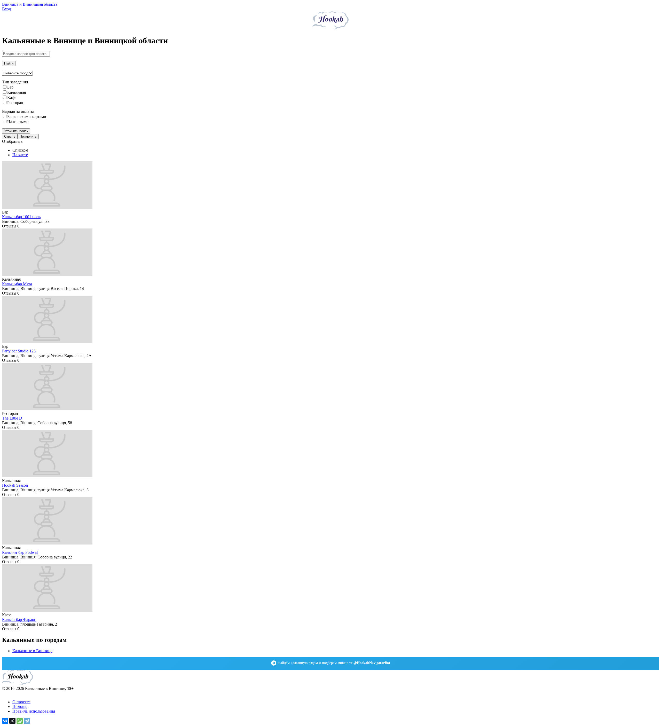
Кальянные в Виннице (32, 651)
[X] (12, 721)
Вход (6, 9)
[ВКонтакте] (5, 721)
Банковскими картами (26, 116)
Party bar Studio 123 (19, 351)
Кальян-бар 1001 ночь (21, 217)
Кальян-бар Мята (17, 284)
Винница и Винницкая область (29, 4)
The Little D (12, 418)
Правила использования (33, 711)
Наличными (18, 122)
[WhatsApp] (20, 721)
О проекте (21, 702)
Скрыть (9, 136)
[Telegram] (27, 721)
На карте (20, 155)
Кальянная (16, 92)
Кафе (11, 97)
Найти (8, 63)
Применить (28, 136)
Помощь (19, 706)
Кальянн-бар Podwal (20, 552)
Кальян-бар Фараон (19, 619)
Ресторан (15, 102)
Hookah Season (15, 485)
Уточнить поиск (16, 131)
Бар (10, 87)
